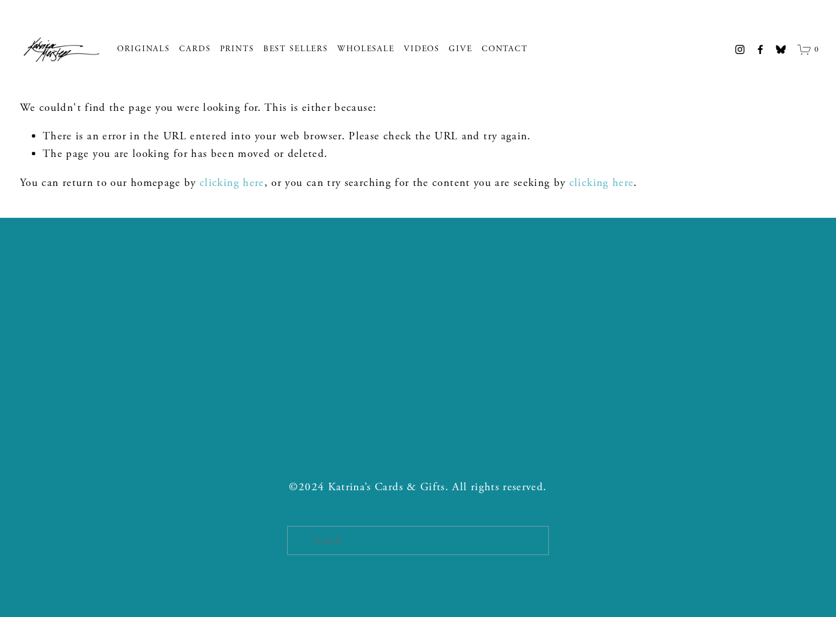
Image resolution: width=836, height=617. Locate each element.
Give (460, 49)
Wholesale (366, 49)
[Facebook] (760, 49)
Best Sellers (295, 49)
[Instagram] (740, 49)
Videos (422, 49)
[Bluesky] (781, 49)
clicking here (232, 183)
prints (237, 49)
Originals (143, 49)
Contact (505, 49)
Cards (194, 49)
